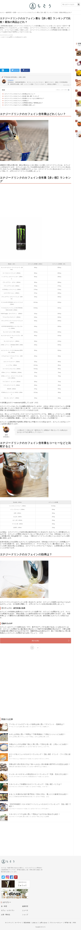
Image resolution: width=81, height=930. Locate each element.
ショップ (25, 914)
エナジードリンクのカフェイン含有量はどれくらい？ (19, 94)
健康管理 (8, 12)
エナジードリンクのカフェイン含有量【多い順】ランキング (21, 96)
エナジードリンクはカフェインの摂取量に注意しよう (19, 105)
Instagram (11, 80)
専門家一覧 (68, 922)
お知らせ (34, 922)
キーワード (18, 922)
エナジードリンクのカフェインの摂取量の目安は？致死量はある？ (23, 103)
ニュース (25, 910)
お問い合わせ (43, 922)
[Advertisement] (35, 53)
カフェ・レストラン (7, 910)
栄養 (14, 12)
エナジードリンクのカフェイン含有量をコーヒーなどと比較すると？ (24, 98)
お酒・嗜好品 (5, 914)
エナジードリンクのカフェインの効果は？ (16, 100)
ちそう (2, 12)
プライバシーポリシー (56, 922)
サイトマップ (9, 922)
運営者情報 (27, 922)
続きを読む (35, 640)
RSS (74, 922)
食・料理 (4, 906)
